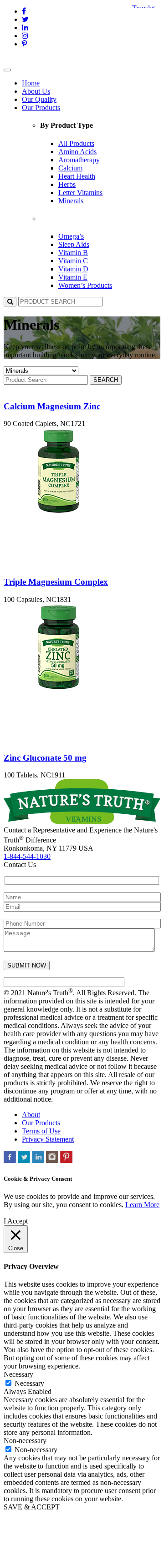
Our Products (41, 107)
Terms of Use (41, 1131)
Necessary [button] (18, 1374)
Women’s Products (85, 285)
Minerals (70, 201)
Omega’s (71, 236)
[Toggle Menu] (7, 70)
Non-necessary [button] (25, 1440)
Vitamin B (73, 252)
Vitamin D (73, 269)
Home (31, 83)
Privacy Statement (48, 1139)
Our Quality (39, 99)
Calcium (70, 168)
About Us (36, 91)
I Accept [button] (16, 1221)
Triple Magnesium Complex (56, 581)
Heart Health (76, 176)
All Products (76, 143)
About (31, 1114)
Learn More (142, 1204)
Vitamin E (72, 277)
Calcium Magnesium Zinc (52, 406)
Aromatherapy (79, 160)
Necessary (29, 1383)
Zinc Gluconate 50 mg (45, 757)
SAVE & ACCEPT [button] (32, 1507)
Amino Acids (77, 151)
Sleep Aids (73, 244)
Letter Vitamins (80, 192)
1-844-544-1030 (27, 856)
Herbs (67, 184)
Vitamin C (73, 261)
